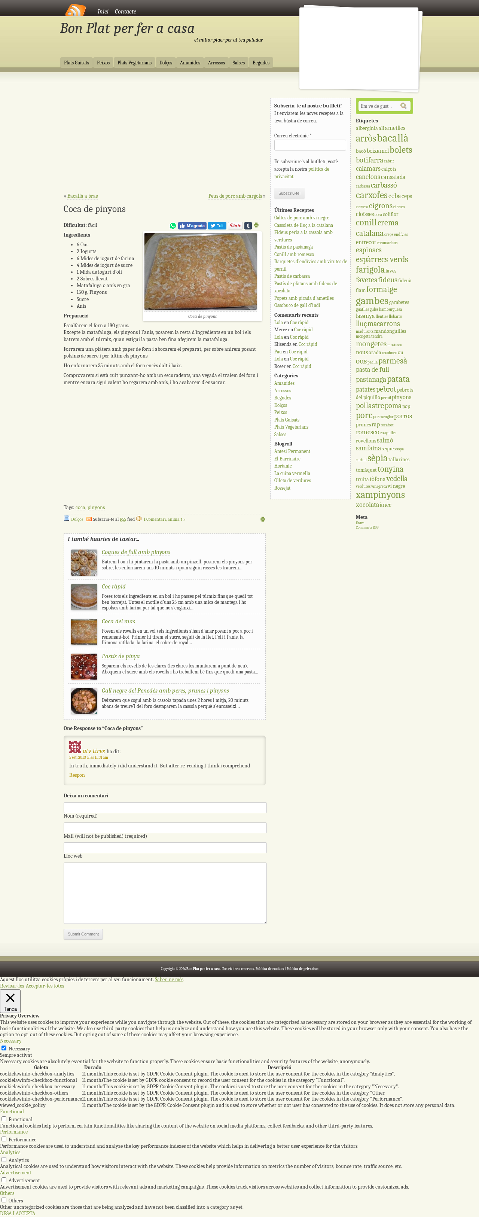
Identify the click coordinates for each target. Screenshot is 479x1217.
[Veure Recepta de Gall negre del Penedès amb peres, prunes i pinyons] (84, 712)
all (381, 128)
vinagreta (379, 486)
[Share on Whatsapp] (173, 228)
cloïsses (365, 213)
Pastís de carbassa (292, 276)
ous (361, 360)
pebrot (386, 389)
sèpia (377, 458)
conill (366, 222)
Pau (278, 352)
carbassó (384, 185)
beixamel (378, 150)
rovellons (366, 441)
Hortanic (283, 466)
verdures (363, 486)
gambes (372, 301)
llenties (382, 316)
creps (388, 234)
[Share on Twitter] (217, 228)
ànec (385, 504)
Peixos (103, 63)
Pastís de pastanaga (293, 247)
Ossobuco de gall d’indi (297, 305)
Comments (367, 527)
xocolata (367, 505)
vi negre (396, 486)
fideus (387, 279)
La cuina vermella (292, 473)
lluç (361, 323)
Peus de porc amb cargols (235, 196)
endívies (401, 234)
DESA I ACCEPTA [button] (17, 1213)
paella (372, 362)
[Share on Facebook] (192, 228)
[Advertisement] (165, 135)
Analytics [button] (10, 1152)
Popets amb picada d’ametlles (304, 298)
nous (362, 352)
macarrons (383, 323)
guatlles (362, 309)
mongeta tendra (369, 336)
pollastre (370, 405)
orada (375, 352)
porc (364, 415)
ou (400, 352)
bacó (361, 151)
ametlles (395, 127)
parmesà (392, 361)
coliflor (391, 214)
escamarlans (387, 242)
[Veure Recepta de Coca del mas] (84, 643)
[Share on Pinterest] (235, 228)
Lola (278, 322)
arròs (366, 138)
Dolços (165, 63)
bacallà (393, 138)
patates (365, 389)
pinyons (96, 507)
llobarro (395, 316)
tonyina (390, 469)
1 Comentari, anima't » (165, 519)
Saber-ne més (169, 980)
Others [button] (7, 1193)
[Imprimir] (256, 226)
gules (374, 309)
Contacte (125, 11)
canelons (368, 177)
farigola (370, 270)
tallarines (398, 459)
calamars (368, 169)
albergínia (367, 128)
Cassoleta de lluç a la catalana (303, 225)
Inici (103, 11)
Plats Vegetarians (135, 63)
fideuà (405, 280)
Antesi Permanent (292, 451)
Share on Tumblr (248, 225)
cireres (399, 206)
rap (376, 424)
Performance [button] (14, 1132)
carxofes (372, 195)
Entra (360, 523)
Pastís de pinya (121, 656)
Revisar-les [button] (12, 986)
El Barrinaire (287, 459)
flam (361, 290)
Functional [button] (12, 1111)
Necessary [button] (11, 1041)
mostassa (394, 345)
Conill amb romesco (294, 254)
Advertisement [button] (15, 1172)
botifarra (369, 160)
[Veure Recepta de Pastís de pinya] (84, 678)
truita (362, 479)
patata (398, 379)
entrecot (366, 242)
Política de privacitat (302, 969)
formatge (381, 289)
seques (389, 448)
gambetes (399, 302)
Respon (77, 775)
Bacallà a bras (82, 196)
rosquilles (388, 432)
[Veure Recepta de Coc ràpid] (84, 608)
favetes (366, 280)
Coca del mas (118, 621)
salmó (385, 440)
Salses (239, 63)
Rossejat (282, 488)
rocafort (387, 425)
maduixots (364, 331)
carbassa (363, 186)
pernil (386, 397)
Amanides (190, 63)
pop (406, 406)
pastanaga (371, 379)
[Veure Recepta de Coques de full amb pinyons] (84, 574)
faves (390, 271)
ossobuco (389, 352)
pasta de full (372, 370)
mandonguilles (390, 331)
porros (403, 416)
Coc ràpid (114, 586)
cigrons (381, 205)
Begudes (261, 63)
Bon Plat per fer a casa (127, 28)
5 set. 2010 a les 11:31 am (88, 757)
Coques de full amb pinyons (136, 552)
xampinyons (380, 494)
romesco (367, 432)
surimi (361, 459)
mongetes (371, 343)
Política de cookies (270, 969)
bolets (401, 149)
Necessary (19, 1049)
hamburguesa (390, 309)
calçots (388, 169)
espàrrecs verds (382, 259)
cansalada (393, 176)
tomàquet (366, 470)
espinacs (369, 250)
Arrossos (216, 63)
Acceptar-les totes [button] (45, 986)
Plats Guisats (76, 63)
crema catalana (377, 228)
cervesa (362, 206)
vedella (397, 478)
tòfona (378, 479)
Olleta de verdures (292, 480)
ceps (407, 196)
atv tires (94, 751)
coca (80, 507)
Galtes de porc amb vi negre (301, 217)
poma (393, 405)
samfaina (368, 448)
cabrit (389, 161)
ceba (394, 196)
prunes (363, 425)
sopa (400, 449)
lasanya (365, 315)
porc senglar (383, 416)
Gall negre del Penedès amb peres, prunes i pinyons (165, 690)
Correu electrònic (293, 136)
